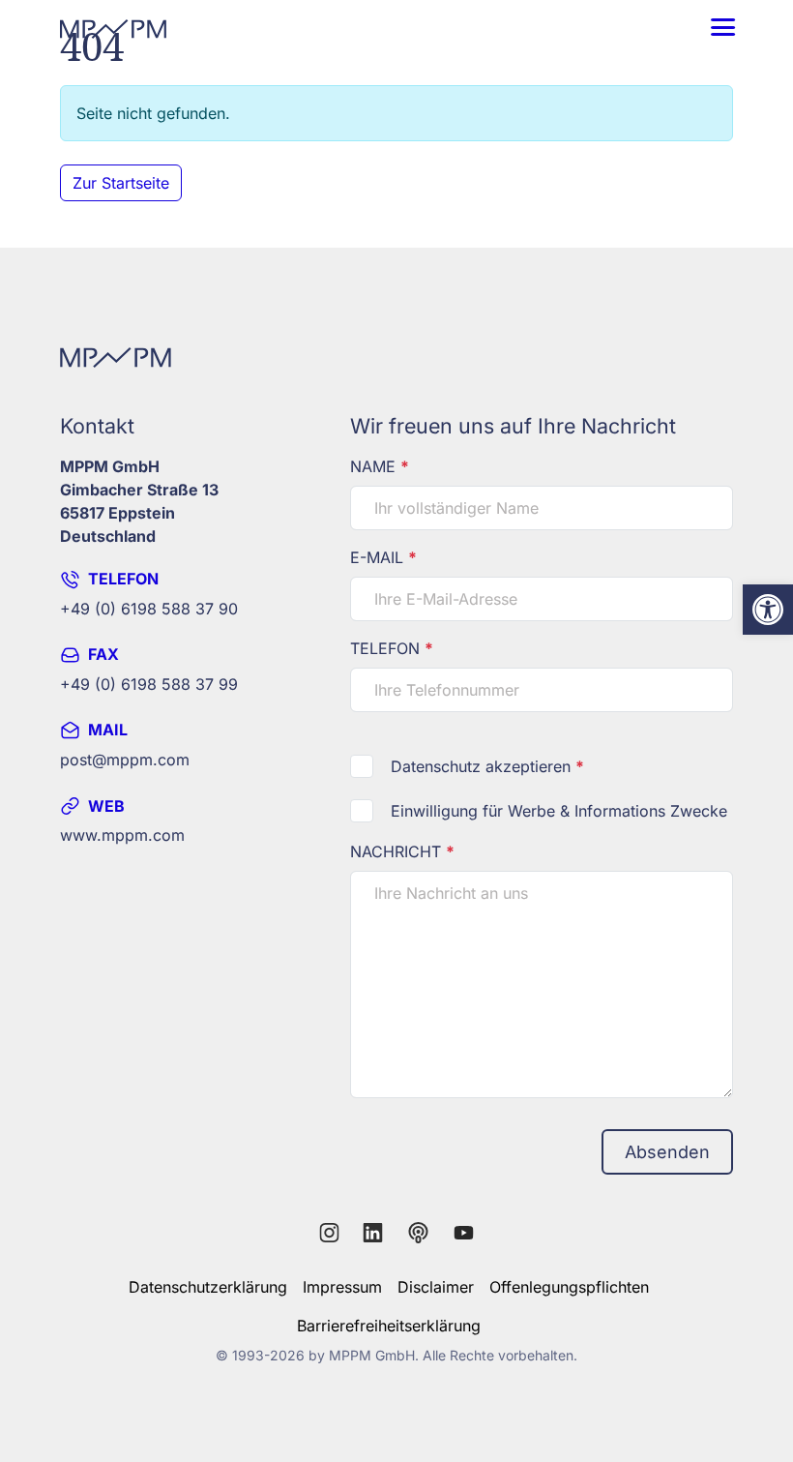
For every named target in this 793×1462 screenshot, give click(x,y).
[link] (768, 609)
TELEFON (391, 648)
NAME (379, 466)
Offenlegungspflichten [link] (569, 1287)
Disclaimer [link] (435, 1287)
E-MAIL (383, 557)
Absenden (667, 1152)
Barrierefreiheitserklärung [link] (389, 1325)
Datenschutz (436, 766)
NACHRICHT (402, 851)
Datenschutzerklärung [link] (208, 1287)
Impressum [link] (342, 1287)
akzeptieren (487, 766)
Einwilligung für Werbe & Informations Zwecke (559, 811)
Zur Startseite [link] (121, 183)
